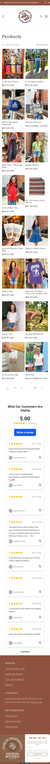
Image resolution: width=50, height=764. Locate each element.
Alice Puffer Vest (10, 208)
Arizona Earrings (10, 375)
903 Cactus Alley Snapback (10, 123)
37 (35, 388)
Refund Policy (11, 727)
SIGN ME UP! (37, 754)
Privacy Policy (11, 716)
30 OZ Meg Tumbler (34, 82)
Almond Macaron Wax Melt (12, 250)
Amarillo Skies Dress (35, 248)
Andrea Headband (34, 334)
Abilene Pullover (33, 122)
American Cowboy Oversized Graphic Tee (36, 292)
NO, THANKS (37, 758)
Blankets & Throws (13, 674)
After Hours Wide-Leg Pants (12, 166)
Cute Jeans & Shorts (14, 679)
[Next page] (42, 388)
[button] (3, 16)
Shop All (9, 685)
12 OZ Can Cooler (10, 82)
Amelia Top (7, 291)
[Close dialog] (48, 735)
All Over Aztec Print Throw (34, 201)
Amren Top (7, 334)
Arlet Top (29, 375)
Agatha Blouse (32, 165)
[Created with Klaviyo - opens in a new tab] (25, 763)
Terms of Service (13, 721)
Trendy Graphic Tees (15, 669)
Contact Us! (36, 702)
